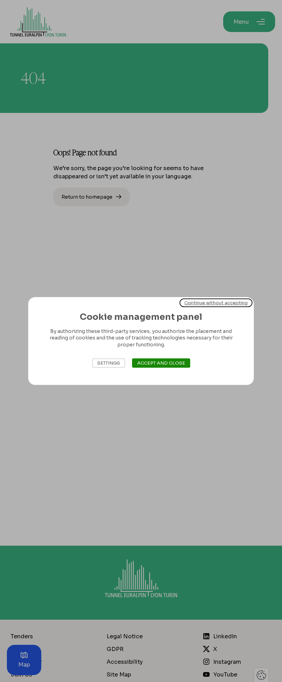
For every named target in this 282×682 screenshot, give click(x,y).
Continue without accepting (216, 303)
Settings (108, 363)
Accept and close (161, 363)
